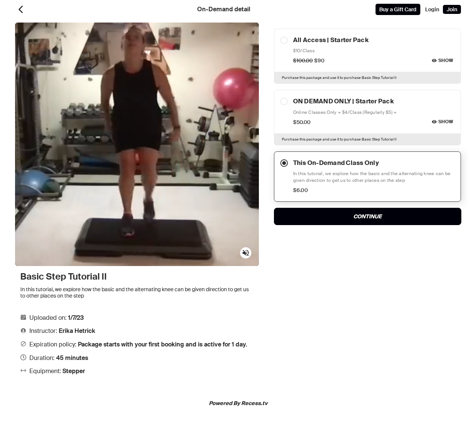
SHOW (445, 60)
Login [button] (432, 9)
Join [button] (452, 9)
